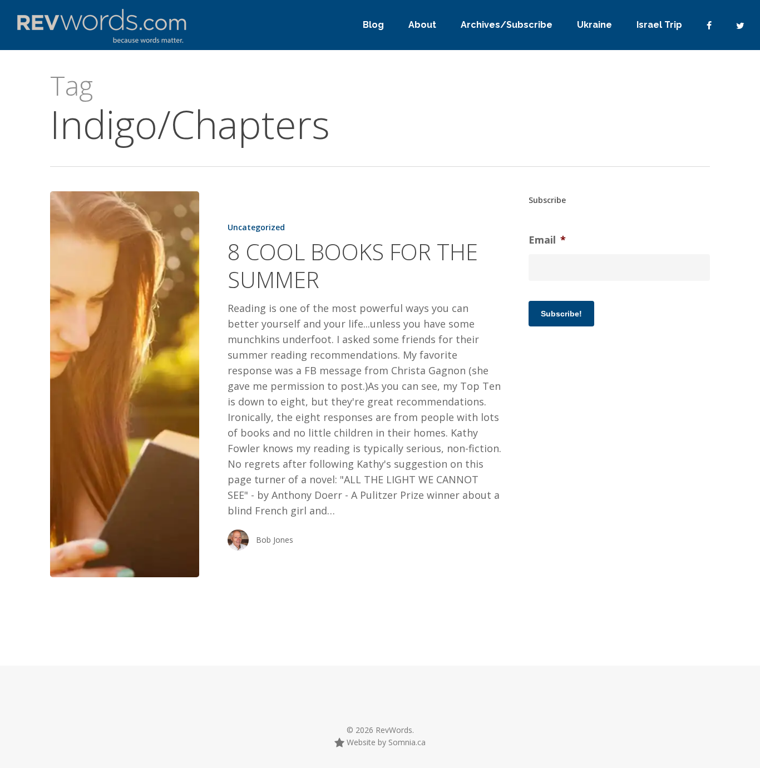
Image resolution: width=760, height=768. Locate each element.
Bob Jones (274, 539)
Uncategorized (256, 227)
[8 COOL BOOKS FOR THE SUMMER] (124, 384)
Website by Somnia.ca (385, 742)
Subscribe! (561, 313)
